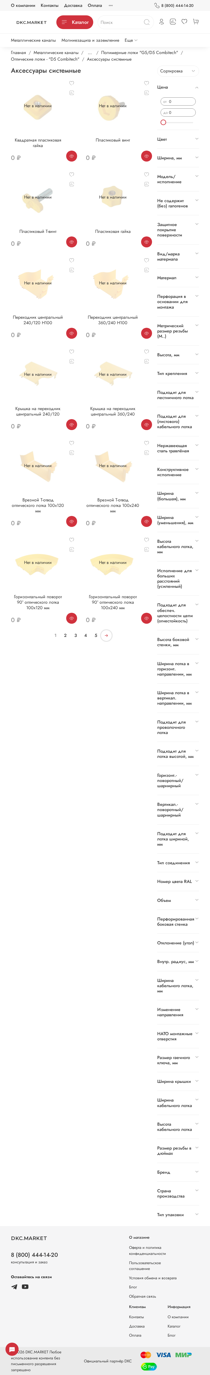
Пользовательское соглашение (145, 1266)
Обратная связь (142, 1296)
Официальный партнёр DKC (108, 1361)
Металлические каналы (33, 40)
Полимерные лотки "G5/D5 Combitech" (139, 52)
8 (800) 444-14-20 (177, 5)
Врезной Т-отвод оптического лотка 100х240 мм (112, 505)
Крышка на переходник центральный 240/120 (37, 411)
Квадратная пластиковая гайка (38, 143)
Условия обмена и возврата (153, 1278)
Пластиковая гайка (113, 231)
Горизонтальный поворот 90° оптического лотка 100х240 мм (113, 602)
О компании (23, 5)
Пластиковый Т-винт (37, 231)
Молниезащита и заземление (90, 40)
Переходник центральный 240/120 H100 (38, 320)
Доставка (73, 5)
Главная (18, 52)
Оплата (95, 5)
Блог (133, 1287)
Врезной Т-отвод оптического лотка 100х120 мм (38, 505)
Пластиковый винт (113, 140)
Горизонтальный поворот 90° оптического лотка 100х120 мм (38, 602)
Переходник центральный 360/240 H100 (113, 320)
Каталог (80, 22)
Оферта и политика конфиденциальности (147, 1250)
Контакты (50, 5)
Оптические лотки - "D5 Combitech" (45, 59)
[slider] (163, 122)
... (90, 52)
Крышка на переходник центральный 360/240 (112, 411)
